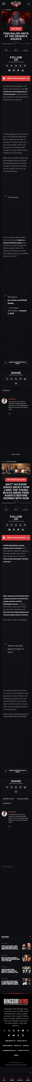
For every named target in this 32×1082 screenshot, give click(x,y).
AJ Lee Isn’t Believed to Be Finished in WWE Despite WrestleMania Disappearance (10, 983)
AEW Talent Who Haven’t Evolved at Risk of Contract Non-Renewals (10, 971)
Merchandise (7, 1045)
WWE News (8, 9)
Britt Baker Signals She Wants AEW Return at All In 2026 (10, 959)
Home (3, 9)
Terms (16, 1055)
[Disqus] (16, 895)
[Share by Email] (16, 383)
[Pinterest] (25, 66)
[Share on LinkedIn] (16, 379)
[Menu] (4, 4)
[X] (11, 66)
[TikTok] (18, 1035)
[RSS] (23, 1035)
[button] (29, 4)
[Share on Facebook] (7, 379)
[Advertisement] (16, 222)
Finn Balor (6, 390)
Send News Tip (10, 1040)
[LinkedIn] (20, 66)
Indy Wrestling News (11, 461)
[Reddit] (22, 70)
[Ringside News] (16, 4)
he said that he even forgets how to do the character (15, 91)
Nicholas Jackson (22, 798)
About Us (17, 1045)
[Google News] (16, 66)
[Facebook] (7, 66)
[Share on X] (11, 379)
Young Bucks (7, 803)
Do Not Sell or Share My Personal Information (16, 1065)
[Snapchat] (18, 70)
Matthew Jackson (8, 798)
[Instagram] (14, 70)
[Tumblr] (27, 1030)
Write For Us (22, 1040)
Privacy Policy (23, 1050)
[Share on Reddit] (25, 379)
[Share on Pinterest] (20, 379)
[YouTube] (9, 70)
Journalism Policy (9, 1050)
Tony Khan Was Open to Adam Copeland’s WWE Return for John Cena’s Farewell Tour (10, 947)
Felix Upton (6, 43)
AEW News (4, 943)
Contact (26, 1045)
